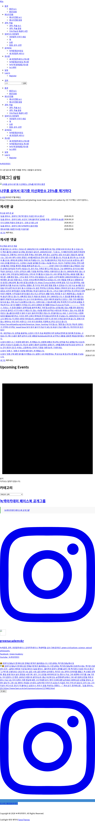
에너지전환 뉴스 (15, 17)
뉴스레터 (12, 67)
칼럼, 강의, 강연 (15, 45)
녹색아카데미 (5, 163)
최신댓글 (3, 246)
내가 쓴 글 (10, 213)
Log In (7, 72)
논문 (11, 42)
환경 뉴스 (13, 8)
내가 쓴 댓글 (12, 246)
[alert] (47, 427)
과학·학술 (9, 22)
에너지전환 (9, 14)
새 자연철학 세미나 (16, 53)
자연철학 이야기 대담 (17, 36)
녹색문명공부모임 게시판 (19, 61)
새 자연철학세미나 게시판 (19, 59)
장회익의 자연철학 (12, 33)
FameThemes (24, 819)
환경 (6, 6)
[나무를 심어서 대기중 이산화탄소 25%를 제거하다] (20, 184)
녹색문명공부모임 (16, 50)
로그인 (3, 232)
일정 (6, 70)
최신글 (3, 213)
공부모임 (8, 47)
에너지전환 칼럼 (15, 20)
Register (12, 75)
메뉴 (1, 1)
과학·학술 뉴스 (15, 25)
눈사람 (2, 197)
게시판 (7, 56)
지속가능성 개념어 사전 (18, 31)
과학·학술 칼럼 (15, 28)
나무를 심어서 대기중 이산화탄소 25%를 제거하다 (35, 190)
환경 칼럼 (13, 11)
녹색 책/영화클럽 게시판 (18, 64)
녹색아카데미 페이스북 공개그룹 (23, 500)
